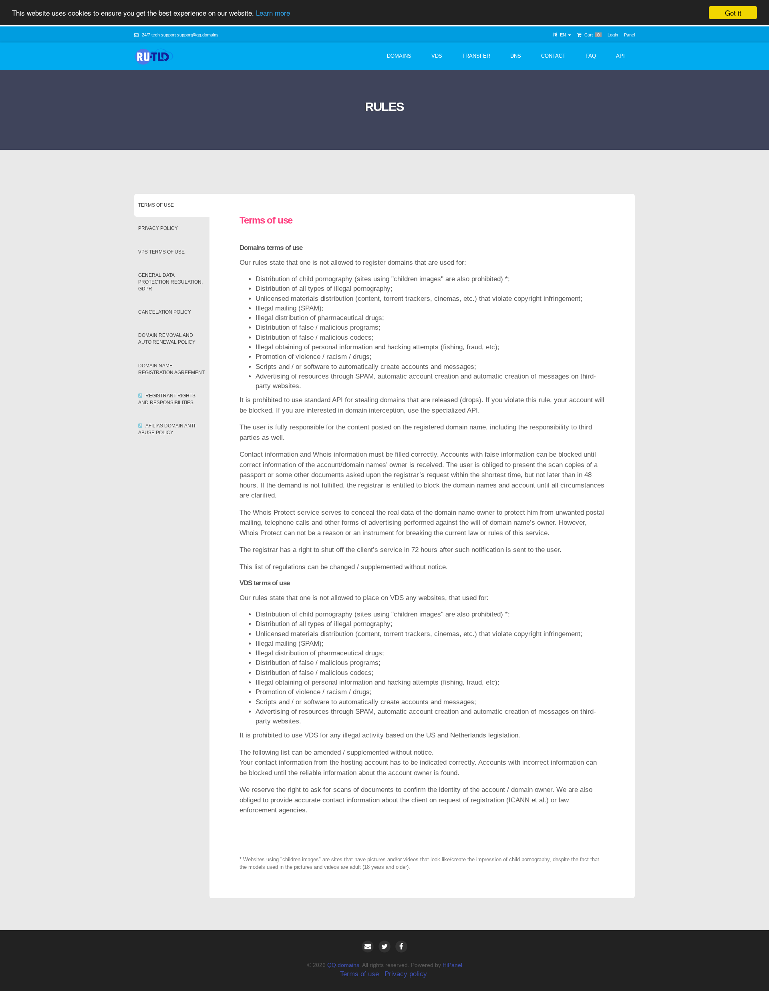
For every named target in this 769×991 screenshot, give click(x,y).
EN (563, 34)
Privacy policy (405, 974)
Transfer (476, 56)
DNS (515, 56)
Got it (733, 13)
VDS (436, 56)
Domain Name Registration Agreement (171, 369)
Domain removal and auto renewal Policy (166, 338)
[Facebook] (401, 946)
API (620, 56)
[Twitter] (384, 946)
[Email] (367, 946)
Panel (629, 34)
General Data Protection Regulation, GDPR (170, 282)
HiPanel (452, 965)
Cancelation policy (164, 312)
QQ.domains (343, 965)
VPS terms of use (161, 252)
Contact (553, 56)
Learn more (273, 13)
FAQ (591, 56)
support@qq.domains (198, 34)
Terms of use (156, 205)
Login (613, 34)
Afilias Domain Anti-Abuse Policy (167, 429)
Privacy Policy (158, 228)
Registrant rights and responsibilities (166, 399)
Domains (399, 56)
